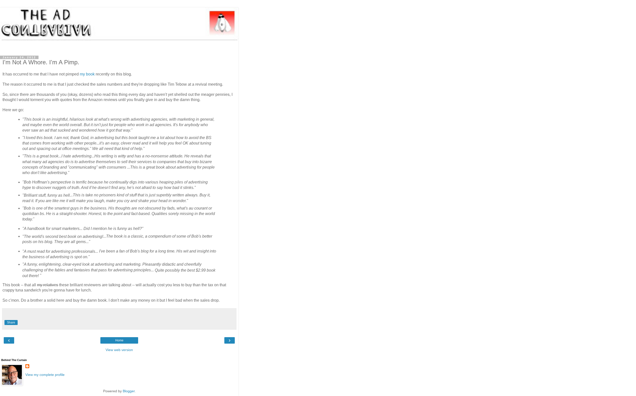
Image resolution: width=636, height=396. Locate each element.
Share (11, 322)
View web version (119, 350)
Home (119, 340)
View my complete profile (45, 375)
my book (87, 74)
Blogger (129, 391)
